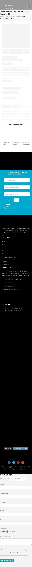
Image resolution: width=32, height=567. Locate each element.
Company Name (4, 493)
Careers (4, 247)
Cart (3, 254)
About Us (4, 244)
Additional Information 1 (6, 537)
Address (2, 519)
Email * (2, 511)
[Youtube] (18, 462)
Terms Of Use (15, 467)
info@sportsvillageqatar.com (12, 289)
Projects (4, 251)
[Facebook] (9, 462)
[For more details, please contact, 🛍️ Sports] (16, 322)
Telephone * (3, 502)
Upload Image (3, 528)
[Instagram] (22, 462)
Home (2, 16)
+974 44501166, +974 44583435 (13, 279)
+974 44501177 (8, 282)
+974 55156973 (9, 8)
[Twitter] (13, 462)
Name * (2, 484)
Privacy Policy (6, 467)
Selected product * (5, 479)
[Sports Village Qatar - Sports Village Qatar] (11, 2)
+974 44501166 (9, 5)
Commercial (5, 142)
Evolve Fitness (10, 16)
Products (4, 261)
